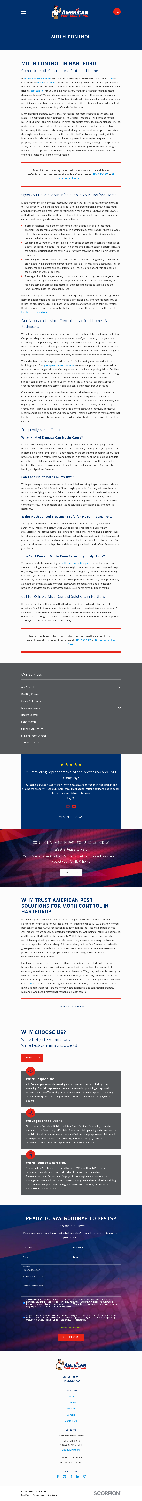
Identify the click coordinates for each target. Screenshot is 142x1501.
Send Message (71, 1337)
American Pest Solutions (37, 78)
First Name (28, 1247)
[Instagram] (84, 1476)
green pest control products (58, 365)
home (40, 82)
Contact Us (71, 872)
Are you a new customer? (34, 1276)
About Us (71, 1402)
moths (110, 78)
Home (71, 1396)
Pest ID (71, 1408)
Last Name (78, 1247)
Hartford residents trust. (34, 311)
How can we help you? (33, 1286)
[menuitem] (69, 687)
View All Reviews (71, 817)
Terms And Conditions (71, 1327)
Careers (71, 1414)
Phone (25, 1257)
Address (26, 1267)
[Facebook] (57, 1476)
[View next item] (74, 806)
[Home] (70, 11)
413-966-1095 (71, 1381)
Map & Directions (70, 1449)
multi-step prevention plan (75, 563)
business (51, 82)
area (29, 983)
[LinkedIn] (77, 1476)
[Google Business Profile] (64, 1476)
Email (75, 1257)
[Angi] (71, 1476)
